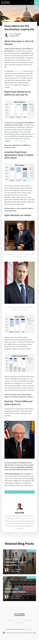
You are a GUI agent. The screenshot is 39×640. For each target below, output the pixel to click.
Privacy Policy (29, 629)
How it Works (27, 620)
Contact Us (20, 623)
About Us (11, 620)
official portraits (18, 71)
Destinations (31, 550)
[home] (5, 2)
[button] (36, 2)
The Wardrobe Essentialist (18, 141)
